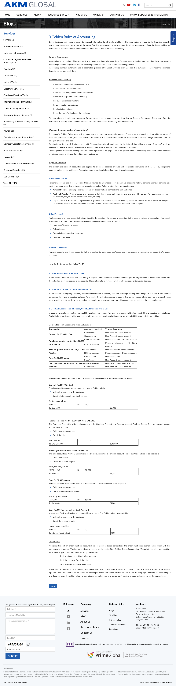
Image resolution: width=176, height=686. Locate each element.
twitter (69, 610)
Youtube (129, 6)
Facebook (139, 6)
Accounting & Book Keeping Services (20, 121)
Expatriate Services (12, 88)
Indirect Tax (9, 82)
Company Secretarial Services (17, 143)
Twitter (124, 6)
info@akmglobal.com (150, 628)
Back (53, 586)
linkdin (69, 622)
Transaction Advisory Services (17, 163)
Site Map (113, 615)
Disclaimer (113, 629)
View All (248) (10, 183)
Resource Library (58, 15)
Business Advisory (12, 46)
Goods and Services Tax (14, 95)
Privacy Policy (115, 620)
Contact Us (117, 15)
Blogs (111, 610)
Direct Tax (8, 75)
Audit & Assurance (12, 150)
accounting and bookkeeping (120, 121)
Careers (98, 15)
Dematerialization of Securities (18, 137)
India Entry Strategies (13, 52)
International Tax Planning (15, 101)
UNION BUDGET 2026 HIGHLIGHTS (149, 15)
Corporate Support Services (16, 115)
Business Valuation (12, 170)
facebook (69, 628)
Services (22, 15)
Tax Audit (8, 157)
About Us (81, 15)
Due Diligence (10, 176)
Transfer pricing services (15, 108)
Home (7, 15)
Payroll (6, 130)
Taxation (7, 69)
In (134, 6)
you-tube (69, 616)
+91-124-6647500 (150, 625)
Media (37, 15)
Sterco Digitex (167, 682)
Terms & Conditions (118, 624)
